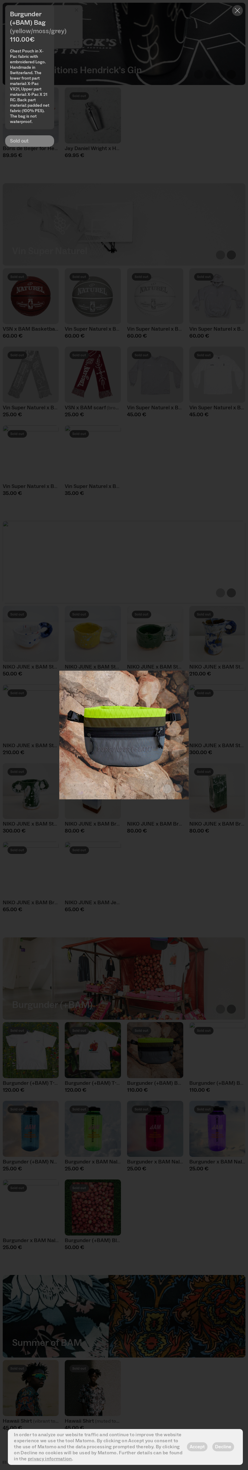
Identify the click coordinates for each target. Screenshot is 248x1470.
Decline (223, 1447)
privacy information (50, 1459)
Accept (197, 1447)
